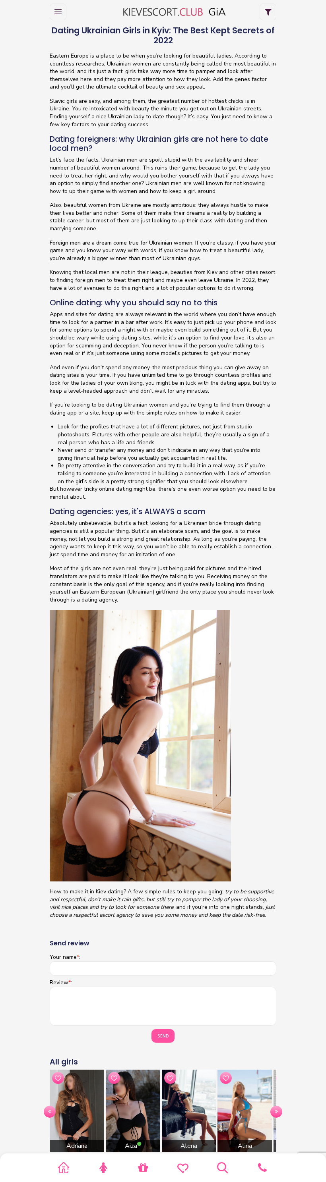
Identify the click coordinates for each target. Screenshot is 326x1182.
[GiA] (163, 12)
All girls (64, 1062)
